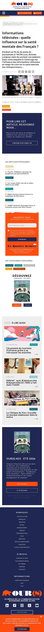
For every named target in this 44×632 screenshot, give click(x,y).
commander (16, 305)
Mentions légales (22, 580)
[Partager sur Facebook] (23, 72)
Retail (22, 525)
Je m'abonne (22, 490)
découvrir (22, 484)
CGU (22, 583)
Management (22, 527)
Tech (22, 536)
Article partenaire (22, 541)
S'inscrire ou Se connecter (22, 143)
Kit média (22, 564)
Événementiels (22, 533)
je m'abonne (22, 629)
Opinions (22, 544)
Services (22, 539)
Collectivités (22, 516)
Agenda (22, 566)
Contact (22, 569)
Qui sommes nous (22, 561)
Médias (22, 530)
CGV (22, 586)
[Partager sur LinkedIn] (19, 72)
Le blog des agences (22, 547)
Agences (22, 522)
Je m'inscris (22, 239)
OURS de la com (22, 558)
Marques (22, 519)
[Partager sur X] (26, 72)
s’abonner (28, 305)
